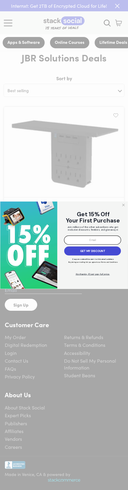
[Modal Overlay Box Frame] (64, 245)
